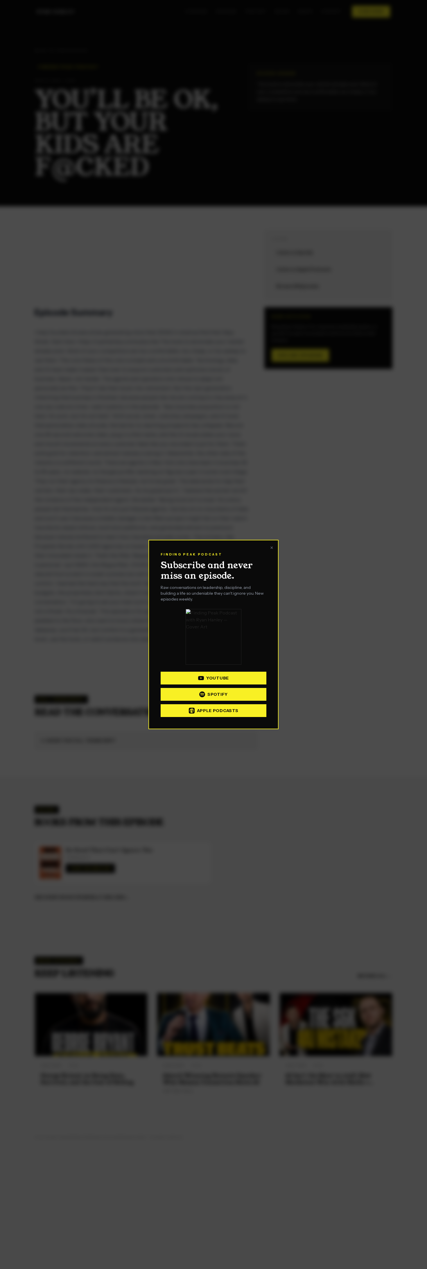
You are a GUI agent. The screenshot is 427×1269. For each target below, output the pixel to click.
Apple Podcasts (217, 710)
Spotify (217, 694)
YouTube (217, 678)
